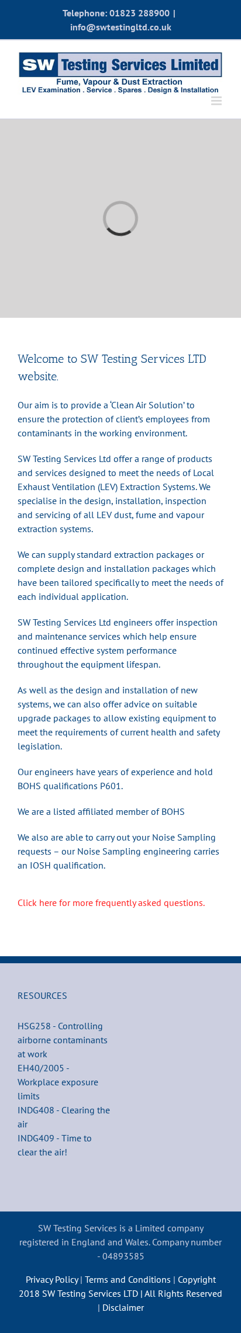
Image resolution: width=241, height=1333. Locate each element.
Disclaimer (123, 1307)
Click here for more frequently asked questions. (111, 902)
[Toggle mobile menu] (217, 101)
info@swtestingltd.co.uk (120, 27)
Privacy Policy (52, 1279)
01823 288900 (139, 13)
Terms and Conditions (129, 1279)
